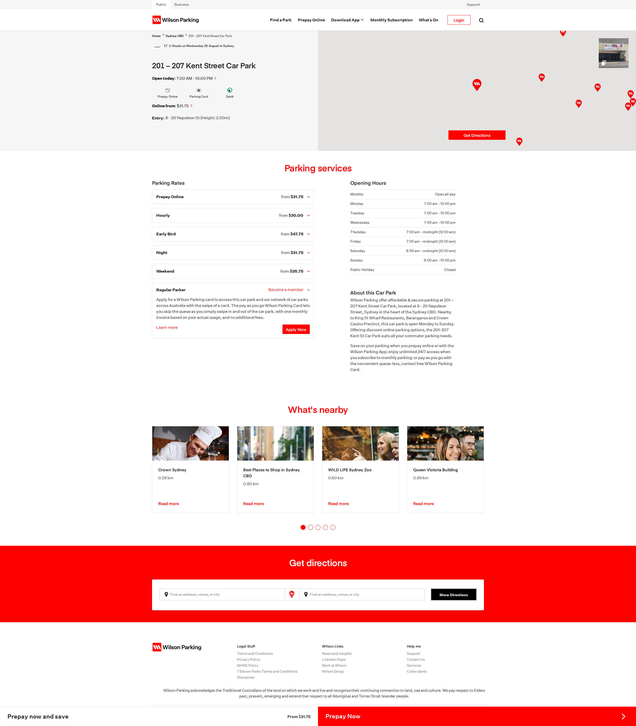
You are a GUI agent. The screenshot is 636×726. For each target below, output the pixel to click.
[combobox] (222, 594)
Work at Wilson (334, 665)
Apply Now (296, 329)
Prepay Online (311, 19)
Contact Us (416, 659)
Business (181, 4)
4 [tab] (325, 527)
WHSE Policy (248, 665)
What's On (428, 19)
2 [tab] (310, 527)
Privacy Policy (248, 659)
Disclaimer (246, 677)
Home (156, 36)
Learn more (167, 327)
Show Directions (453, 595)
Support (473, 4)
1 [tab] (303, 527)
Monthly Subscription (391, 19)
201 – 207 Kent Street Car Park (210, 36)
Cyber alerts (417, 671)
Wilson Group (333, 671)
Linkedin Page (334, 659)
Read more (168, 503)
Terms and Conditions (255, 653)
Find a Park (281, 19)
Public (161, 4)
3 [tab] (318, 527)
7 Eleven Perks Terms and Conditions (267, 671)
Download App (345, 19)
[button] (542, 77)
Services (414, 665)
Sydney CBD (175, 36)
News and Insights (337, 653)
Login (459, 20)
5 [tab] (332, 527)
